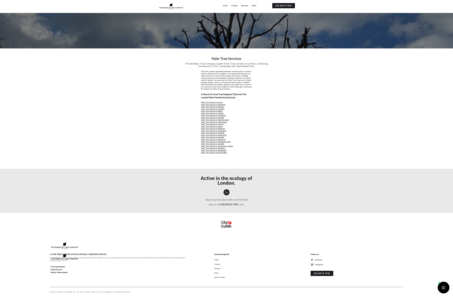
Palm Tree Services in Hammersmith (215, 120)
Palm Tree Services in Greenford (213, 115)
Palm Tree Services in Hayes (212, 126)
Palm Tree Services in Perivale (212, 137)
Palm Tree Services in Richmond (213, 139)
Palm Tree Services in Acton (211, 102)
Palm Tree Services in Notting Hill (213, 135)
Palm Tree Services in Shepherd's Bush (216, 142)
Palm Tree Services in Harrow (212, 124)
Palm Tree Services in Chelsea (212, 107)
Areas (254, 6)
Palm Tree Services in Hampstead (214, 122)
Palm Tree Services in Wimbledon (213, 150)
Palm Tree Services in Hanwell (212, 118)
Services (244, 6)
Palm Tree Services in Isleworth (213, 128)
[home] (171, 6)
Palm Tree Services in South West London (217, 146)
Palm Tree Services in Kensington (213, 131)
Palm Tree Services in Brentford (213, 104)
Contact (234, 6)
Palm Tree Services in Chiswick (212, 109)
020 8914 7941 (283, 5)
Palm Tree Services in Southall (212, 144)
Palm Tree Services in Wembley (213, 148)
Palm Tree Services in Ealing (211, 111)
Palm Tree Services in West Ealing (214, 152)
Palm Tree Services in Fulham (212, 113)
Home (225, 6)
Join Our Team (219, 277)
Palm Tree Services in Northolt (212, 133)
